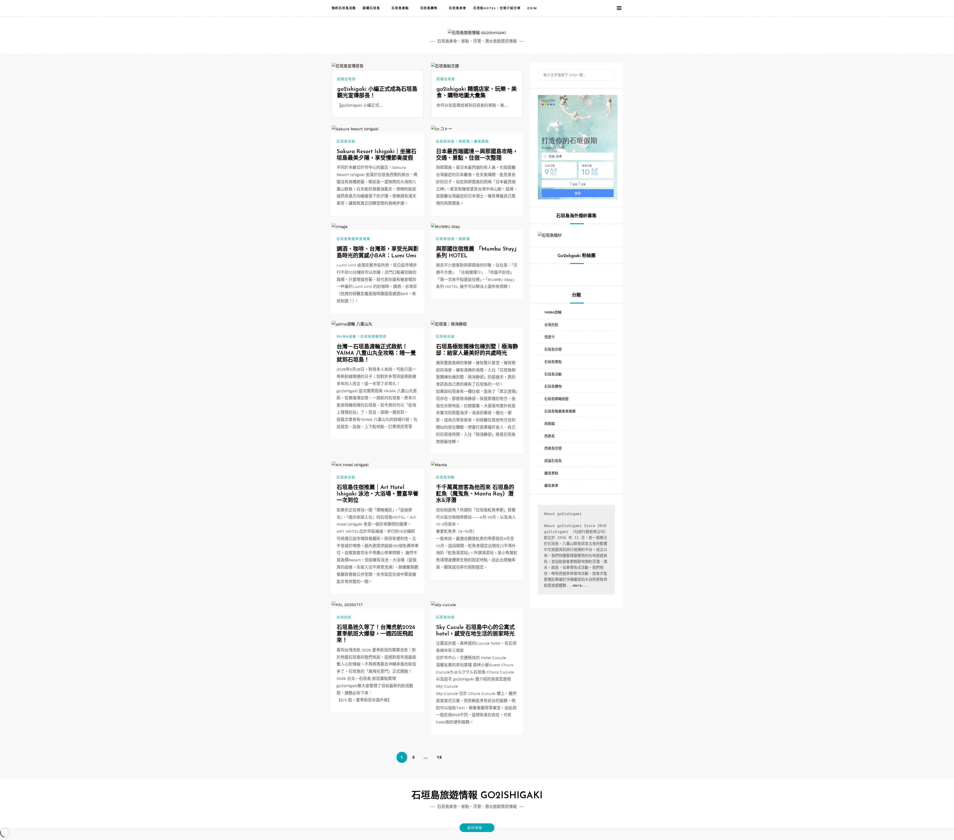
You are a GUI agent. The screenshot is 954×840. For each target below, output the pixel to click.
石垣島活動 (445, 477)
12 (439, 757)
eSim (532, 8)
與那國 (464, 141)
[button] (610, 8)
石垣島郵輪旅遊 (373, 336)
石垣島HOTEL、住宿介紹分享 (497, 8)
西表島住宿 (553, 448)
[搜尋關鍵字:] (576, 75)
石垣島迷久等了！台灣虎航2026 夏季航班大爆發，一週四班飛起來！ (376, 634)
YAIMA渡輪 (347, 336)
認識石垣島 (371, 8)
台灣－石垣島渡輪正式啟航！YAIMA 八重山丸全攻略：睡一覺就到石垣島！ (376, 353)
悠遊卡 (549, 337)
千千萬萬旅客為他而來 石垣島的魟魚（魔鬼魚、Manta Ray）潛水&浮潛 (475, 494)
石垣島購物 (429, 8)
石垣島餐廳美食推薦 (353, 239)
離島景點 (481, 141)
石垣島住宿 (346, 141)
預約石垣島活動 (344, 8)
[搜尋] (607, 75)
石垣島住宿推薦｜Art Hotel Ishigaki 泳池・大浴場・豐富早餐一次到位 (377, 494)
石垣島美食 (457, 8)
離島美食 (551, 485)
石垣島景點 (400, 8)
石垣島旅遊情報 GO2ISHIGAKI (477, 796)
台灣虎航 (344, 617)
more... (581, 585)
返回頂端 (474, 828)
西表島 (549, 436)
